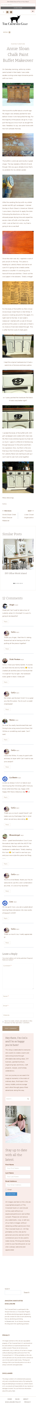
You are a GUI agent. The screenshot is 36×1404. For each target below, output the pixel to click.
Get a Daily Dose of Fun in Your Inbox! (18, 1)
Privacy (27, 1402)
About (25, 1399)
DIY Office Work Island (16, 573)
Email (5, 1006)
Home (10, 1399)
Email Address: (11, 1181)
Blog (18, 1399)
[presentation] (18, 554)
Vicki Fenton (14, 659)
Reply (6, 622)
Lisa (11, 902)
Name (6, 996)
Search (7, 1289)
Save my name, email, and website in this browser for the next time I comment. (18, 1022)
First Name (9, 1165)
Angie (11, 605)
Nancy (12, 720)
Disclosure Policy (13, 1402)
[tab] (15, 583)
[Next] (30, 560)
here (13, 1391)
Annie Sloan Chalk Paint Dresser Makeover (9, 516)
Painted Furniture (18, 44)
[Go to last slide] (5, 560)
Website (6, 1015)
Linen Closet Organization (29, 514)
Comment (7, 966)
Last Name (9, 1173)
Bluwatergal (14, 835)
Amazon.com (10, 1321)
